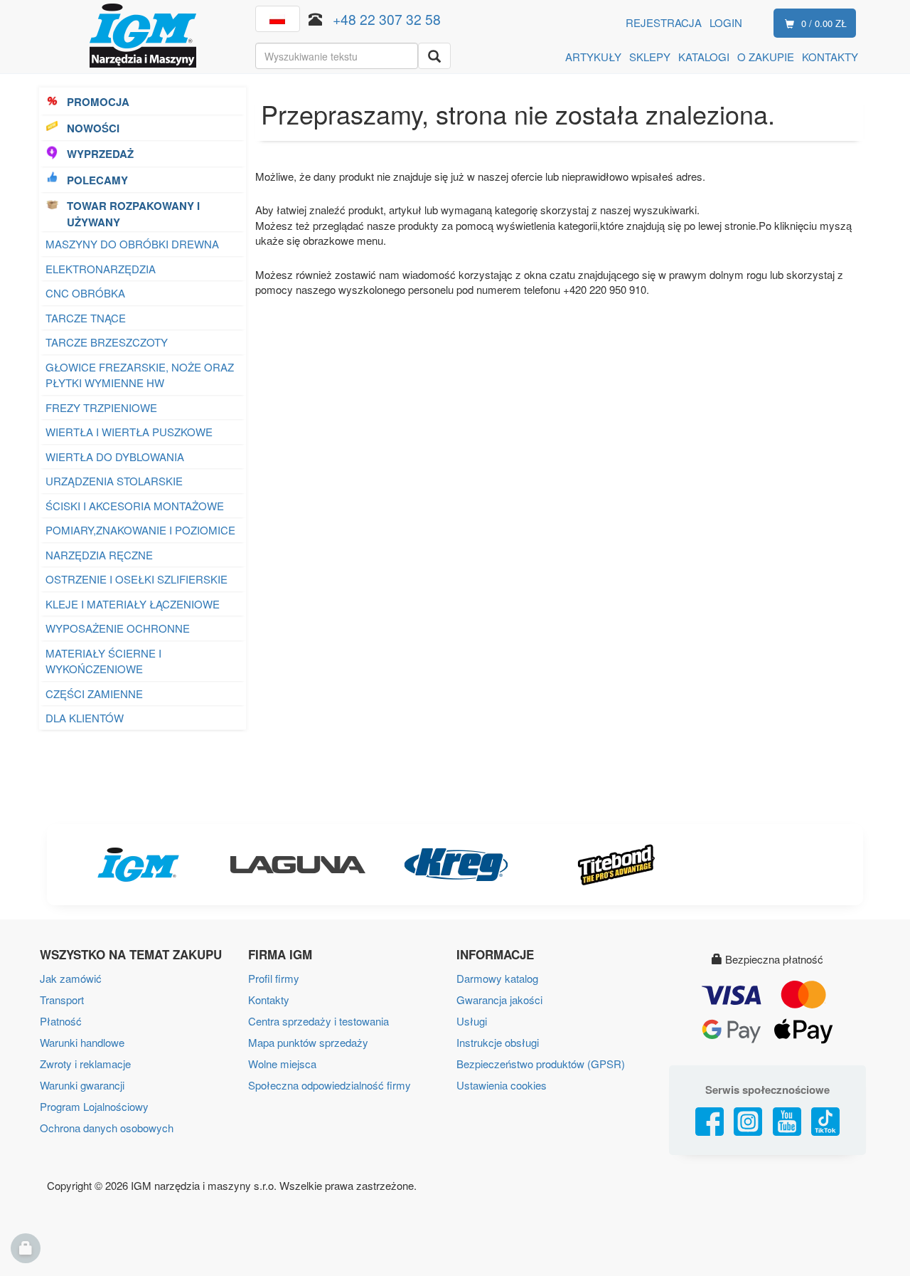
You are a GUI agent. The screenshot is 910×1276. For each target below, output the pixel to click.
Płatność (61, 1020)
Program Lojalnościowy (94, 1106)
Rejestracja (664, 22)
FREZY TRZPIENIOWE (101, 407)
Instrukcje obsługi (497, 1042)
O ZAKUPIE (765, 56)
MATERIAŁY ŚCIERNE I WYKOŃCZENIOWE (103, 661)
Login (726, 22)
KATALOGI (703, 56)
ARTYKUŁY (593, 56)
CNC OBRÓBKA (85, 292)
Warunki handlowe (82, 1042)
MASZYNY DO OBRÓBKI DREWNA (132, 243)
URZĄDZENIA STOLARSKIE (114, 480)
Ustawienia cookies (501, 1084)
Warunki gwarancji (82, 1084)
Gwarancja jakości (499, 999)
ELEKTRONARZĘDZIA (101, 268)
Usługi (471, 1020)
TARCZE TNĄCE (86, 317)
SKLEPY (649, 56)
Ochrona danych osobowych (106, 1127)
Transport (62, 999)
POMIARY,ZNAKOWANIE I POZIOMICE (140, 529)
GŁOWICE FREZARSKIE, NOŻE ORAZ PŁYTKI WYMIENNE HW (140, 375)
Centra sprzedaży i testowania (318, 1020)
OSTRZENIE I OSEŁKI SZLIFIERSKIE (137, 578)
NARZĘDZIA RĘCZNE (99, 554)
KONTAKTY (830, 56)
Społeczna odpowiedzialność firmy (329, 1084)
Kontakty (268, 999)
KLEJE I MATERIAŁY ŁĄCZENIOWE (133, 603)
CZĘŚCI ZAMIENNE (94, 693)
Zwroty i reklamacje (85, 1063)
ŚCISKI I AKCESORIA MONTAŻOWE (135, 505)
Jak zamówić (71, 978)
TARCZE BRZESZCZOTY (107, 341)
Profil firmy (273, 978)
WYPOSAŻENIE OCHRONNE (118, 628)
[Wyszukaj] (434, 56)
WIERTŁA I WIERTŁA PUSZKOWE (129, 431)
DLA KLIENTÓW (85, 717)
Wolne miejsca (282, 1063)
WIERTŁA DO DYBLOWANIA (115, 456)
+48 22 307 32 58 (387, 18)
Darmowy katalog (497, 978)
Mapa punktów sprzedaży (308, 1042)
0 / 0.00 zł (824, 23)
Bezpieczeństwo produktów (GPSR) (540, 1063)
